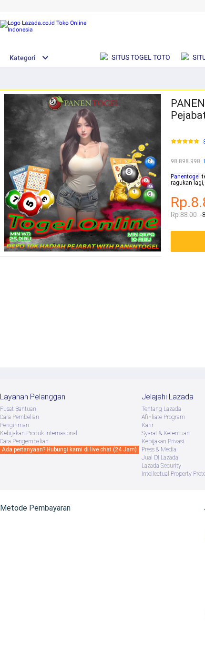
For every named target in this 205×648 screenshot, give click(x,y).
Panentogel (185, 176)
